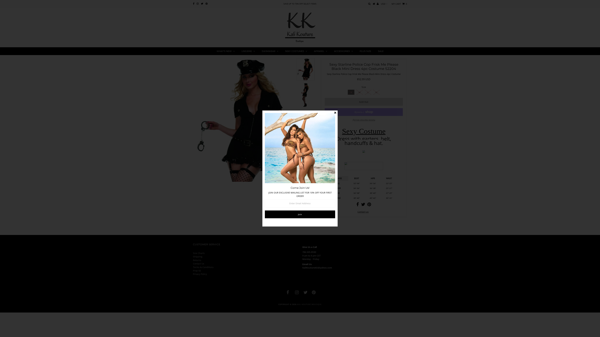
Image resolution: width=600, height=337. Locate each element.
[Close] (335, 113)
